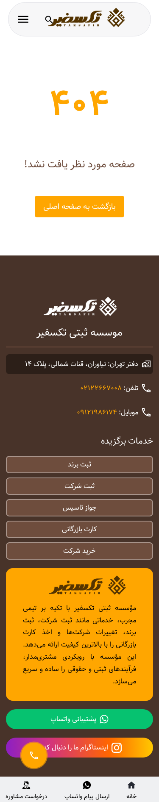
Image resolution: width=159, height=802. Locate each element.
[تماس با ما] (34, 755)
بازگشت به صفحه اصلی (79, 206)
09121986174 (97, 412)
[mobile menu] (23, 19)
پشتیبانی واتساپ (73, 719)
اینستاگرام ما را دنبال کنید (73, 747)
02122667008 (101, 388)
